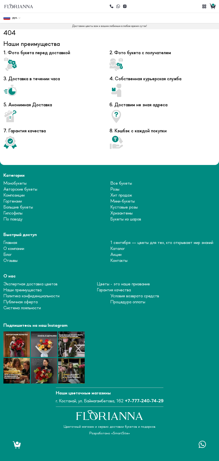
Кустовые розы (124, 207)
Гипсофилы (12, 213)
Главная (10, 243)
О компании (13, 249)
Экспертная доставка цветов (30, 284)
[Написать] (118, 6)
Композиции (14, 195)
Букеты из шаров (125, 219)
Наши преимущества (22, 290)
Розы (114, 189)
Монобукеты (15, 183)
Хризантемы (121, 213)
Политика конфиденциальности (31, 296)
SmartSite (120, 433)
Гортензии (12, 201)
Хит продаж (121, 195)
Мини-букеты (122, 201)
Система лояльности (22, 308)
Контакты (118, 261)
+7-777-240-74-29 (144, 401)
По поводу (13, 219)
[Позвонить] (111, 6)
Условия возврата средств (134, 296)
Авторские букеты (20, 189)
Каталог (117, 249)
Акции (115, 255)
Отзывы (10, 261)
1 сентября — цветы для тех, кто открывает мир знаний (161, 243)
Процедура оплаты (127, 302)
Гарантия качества (114, 290)
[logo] (18, 6)
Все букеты (121, 183)
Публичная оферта (20, 302)
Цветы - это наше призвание (123, 284)
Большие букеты (18, 207)
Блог (7, 255)
